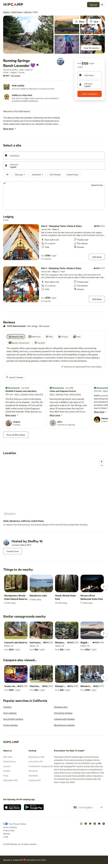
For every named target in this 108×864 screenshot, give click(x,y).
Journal (6, 766)
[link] (54, 242)
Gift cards (7, 756)
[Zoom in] (102, 461)
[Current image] (17, 257)
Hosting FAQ (34, 780)
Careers (6, 770)
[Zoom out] (102, 465)
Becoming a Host (36, 756)
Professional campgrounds (41, 766)
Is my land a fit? (36, 761)
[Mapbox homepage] (10, 513)
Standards (33, 775)
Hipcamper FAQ (10, 780)
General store (9, 761)
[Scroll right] (104, 586)
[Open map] (54, 196)
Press (5, 775)
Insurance (33, 770)
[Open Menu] (102, 4)
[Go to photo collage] (28, 35)
